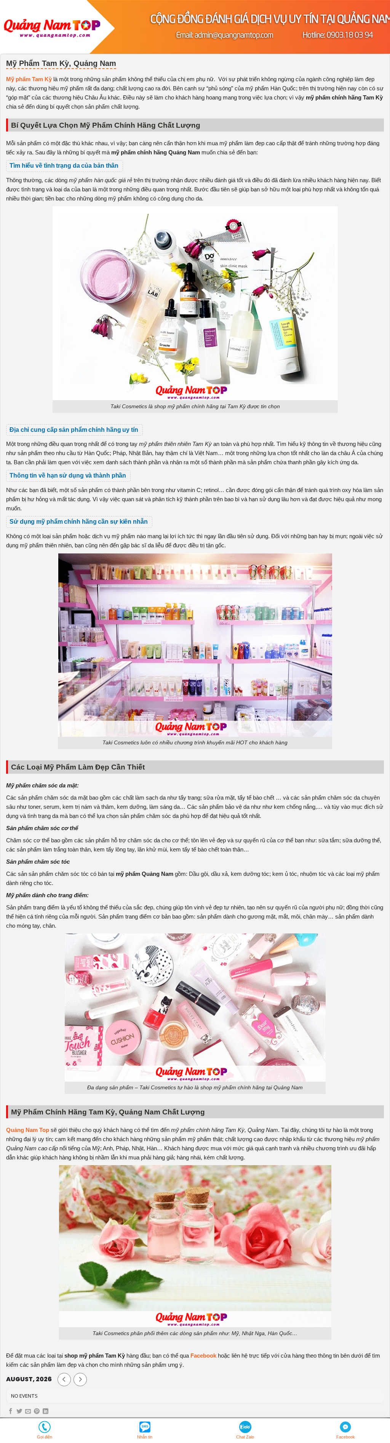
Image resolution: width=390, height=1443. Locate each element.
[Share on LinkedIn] (45, 1411)
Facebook (203, 1355)
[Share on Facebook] (10, 1411)
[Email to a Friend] (28, 1411)
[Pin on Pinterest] (37, 1411)
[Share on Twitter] (19, 1411)
